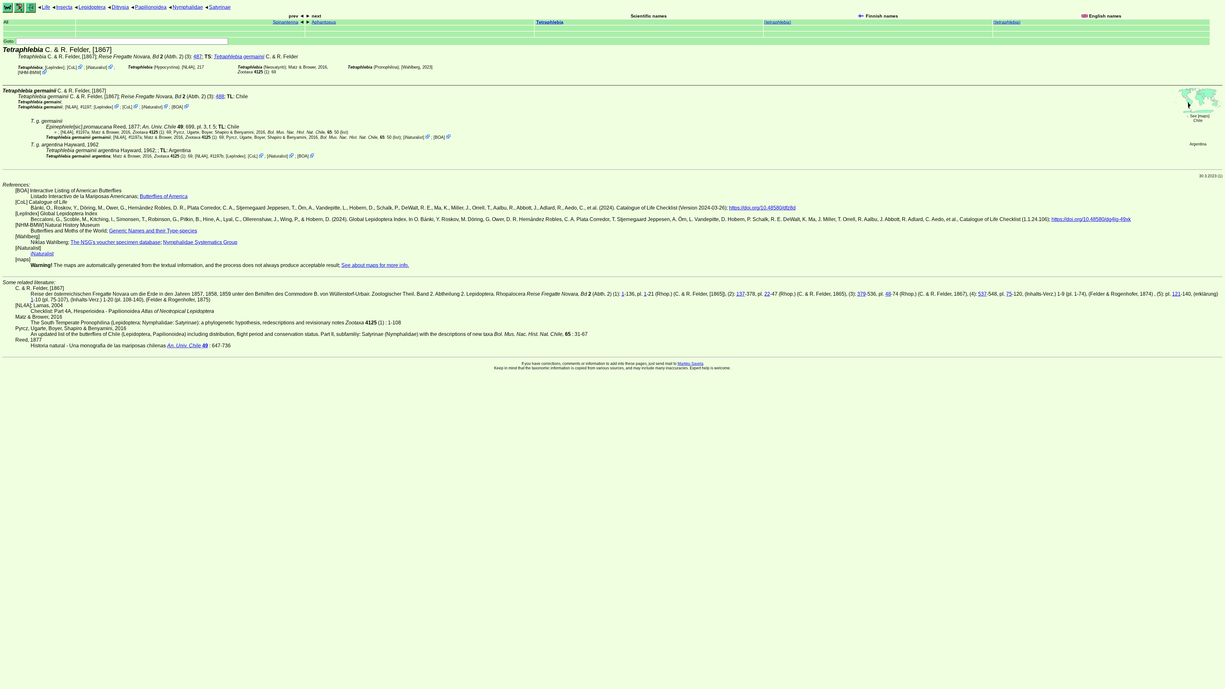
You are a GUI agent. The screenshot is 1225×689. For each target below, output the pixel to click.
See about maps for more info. (375, 265)
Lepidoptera (92, 7)
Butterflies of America (164, 196)
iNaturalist (96, 67)
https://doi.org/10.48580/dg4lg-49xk (1091, 219)
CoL (72, 67)
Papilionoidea (151, 7)
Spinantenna (285, 22)
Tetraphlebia (549, 22)
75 (1009, 294)
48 (888, 294)
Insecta (64, 7)
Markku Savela (690, 363)
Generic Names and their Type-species (153, 230)
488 (220, 96)
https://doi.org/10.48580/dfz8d (762, 208)
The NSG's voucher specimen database (115, 242)
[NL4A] (188, 67)
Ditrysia (120, 7)
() (777, 22)
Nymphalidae (188, 7)
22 (767, 294)
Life (46, 7)
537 (982, 294)
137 (740, 294)
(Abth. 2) (141, 56)
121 (1176, 294)
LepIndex (54, 67)
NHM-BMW (29, 72)
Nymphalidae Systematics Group (200, 242)
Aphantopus (324, 22)
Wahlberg (411, 67)
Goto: (10, 41)
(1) (253, 72)
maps (1203, 116)
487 (197, 56)
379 (861, 294)
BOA (177, 106)
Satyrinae (220, 7)
